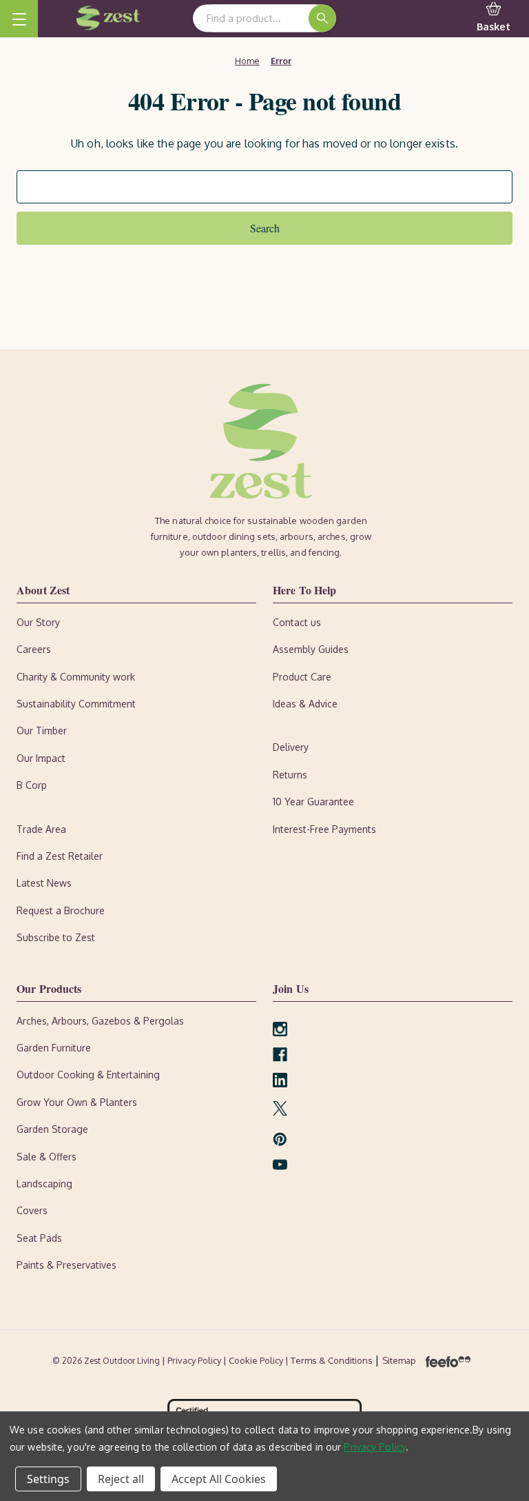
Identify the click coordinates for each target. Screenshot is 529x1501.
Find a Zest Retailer (60, 856)
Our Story (38, 622)
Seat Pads (39, 1238)
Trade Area (41, 829)
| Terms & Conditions (330, 1360)
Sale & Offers (46, 1156)
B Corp (32, 785)
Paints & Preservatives (66, 1265)
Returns (290, 774)
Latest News (44, 883)
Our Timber (42, 730)
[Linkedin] (280, 1080)
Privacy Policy (375, 1447)
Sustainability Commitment (76, 703)
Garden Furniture (54, 1048)
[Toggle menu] (19, 19)
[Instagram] (280, 1029)
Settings (48, 1479)
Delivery (291, 747)
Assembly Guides (311, 649)
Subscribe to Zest (56, 937)
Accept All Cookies (219, 1479)
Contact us (297, 622)
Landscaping (44, 1183)
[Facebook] (280, 1054)
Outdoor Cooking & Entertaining (88, 1074)
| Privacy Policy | (195, 1360)
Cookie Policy (257, 1360)
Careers (34, 649)
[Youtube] (280, 1165)
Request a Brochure (61, 910)
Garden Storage (52, 1129)
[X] (280, 1108)
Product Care (302, 677)
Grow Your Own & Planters (77, 1102)
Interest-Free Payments (324, 829)
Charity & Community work (76, 677)
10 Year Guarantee (313, 801)
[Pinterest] (280, 1139)
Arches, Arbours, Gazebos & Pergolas (100, 1021)
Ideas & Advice (305, 703)
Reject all (121, 1479)
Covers (32, 1210)
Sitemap (399, 1360)
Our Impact (41, 758)
